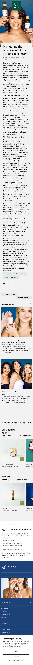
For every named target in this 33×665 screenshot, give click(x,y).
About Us (4, 608)
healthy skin (7, 274)
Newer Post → (24, 298)
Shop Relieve (25, 436)
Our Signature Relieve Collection (8, 432)
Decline (16, 656)
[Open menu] (4, 5)
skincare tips (14, 277)
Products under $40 (6, 478)
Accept (16, 651)
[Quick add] (22, 503)
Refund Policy (6, 632)
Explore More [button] (5, 602)
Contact (4, 611)
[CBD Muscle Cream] (13, 450)
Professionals (5, 614)
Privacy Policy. (16, 647)
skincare (6, 277)
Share (8, 283)
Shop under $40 (24, 480)
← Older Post (9, 294)
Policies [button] (4, 624)
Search (3, 617)
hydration (15, 274)
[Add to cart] (22, 459)
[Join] (30, 549)
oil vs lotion (23, 274)
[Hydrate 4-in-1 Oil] (13, 494)
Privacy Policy (13, 555)
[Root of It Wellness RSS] (31, 303)
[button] (16, 574)
